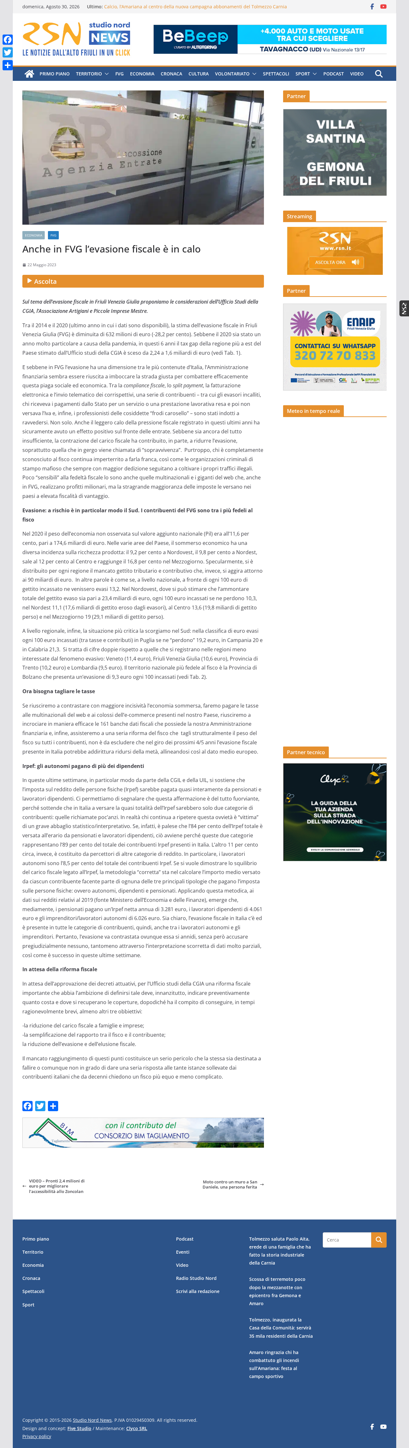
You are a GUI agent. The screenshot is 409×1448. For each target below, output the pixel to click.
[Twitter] (7, 52)
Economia (142, 74)
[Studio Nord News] (29, 74)
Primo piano (55, 74)
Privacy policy (36, 1436)
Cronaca (171, 74)
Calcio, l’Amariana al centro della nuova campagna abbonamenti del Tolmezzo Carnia (195, 9)
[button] (105, 73)
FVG (119, 74)
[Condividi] (7, 65)
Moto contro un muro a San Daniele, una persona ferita (230, 1184)
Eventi (182, 1252)
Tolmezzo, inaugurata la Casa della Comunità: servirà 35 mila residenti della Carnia (281, 1328)
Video (357, 74)
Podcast (333, 74)
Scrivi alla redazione (198, 1291)
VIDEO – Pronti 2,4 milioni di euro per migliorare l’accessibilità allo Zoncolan (57, 1186)
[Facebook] (7, 39)
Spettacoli (276, 74)
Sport (303, 74)
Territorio (89, 74)
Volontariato (232, 74)
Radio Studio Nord (196, 1278)
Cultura (199, 74)
